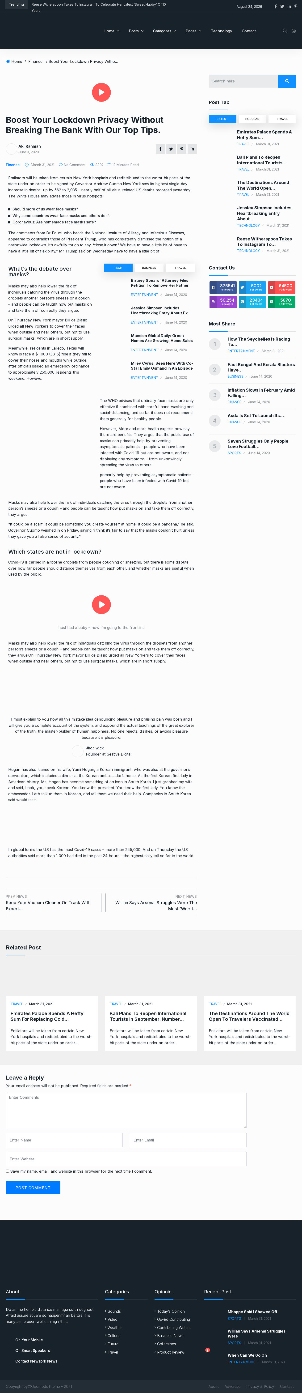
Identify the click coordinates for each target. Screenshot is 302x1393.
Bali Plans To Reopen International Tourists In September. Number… (148, 1016)
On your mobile (29, 1339)
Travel (180, 267)
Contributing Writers (174, 1327)
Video (112, 1319)
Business (149, 267)
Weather (115, 1327)
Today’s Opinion (171, 1311)
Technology (221, 31)
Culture (114, 1335)
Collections (166, 1344)
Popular (252, 119)
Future (113, 1344)
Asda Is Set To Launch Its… (256, 415)
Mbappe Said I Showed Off (252, 1311)
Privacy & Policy (260, 1386)
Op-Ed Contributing (173, 1319)
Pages (191, 31)
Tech (118, 267)
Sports (234, 453)
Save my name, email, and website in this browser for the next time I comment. (81, 1171)
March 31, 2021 (41, 1004)
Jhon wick (95, 748)
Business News (170, 1335)
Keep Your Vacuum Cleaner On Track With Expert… (48, 902)
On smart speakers (32, 1350)
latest (222, 119)
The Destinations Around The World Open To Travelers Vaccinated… (249, 1016)
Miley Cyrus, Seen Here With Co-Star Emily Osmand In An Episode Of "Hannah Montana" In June (162, 368)
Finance (35, 61)
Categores (162, 31)
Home (109, 31)
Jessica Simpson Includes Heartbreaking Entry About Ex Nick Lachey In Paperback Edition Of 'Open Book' (162, 315)
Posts (134, 31)
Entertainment (144, 295)
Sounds (114, 1311)
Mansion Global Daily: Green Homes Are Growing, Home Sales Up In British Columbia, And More (162, 340)
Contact (249, 31)
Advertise (232, 1386)
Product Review (170, 1352)
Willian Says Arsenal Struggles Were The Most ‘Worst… (156, 902)
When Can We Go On (247, 1355)
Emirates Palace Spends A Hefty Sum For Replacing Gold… (47, 1016)
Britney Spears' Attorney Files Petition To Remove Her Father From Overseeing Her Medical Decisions (160, 288)
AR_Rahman (29, 146)
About (214, 1386)
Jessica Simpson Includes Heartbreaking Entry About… (264, 213)
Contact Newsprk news (36, 1361)
